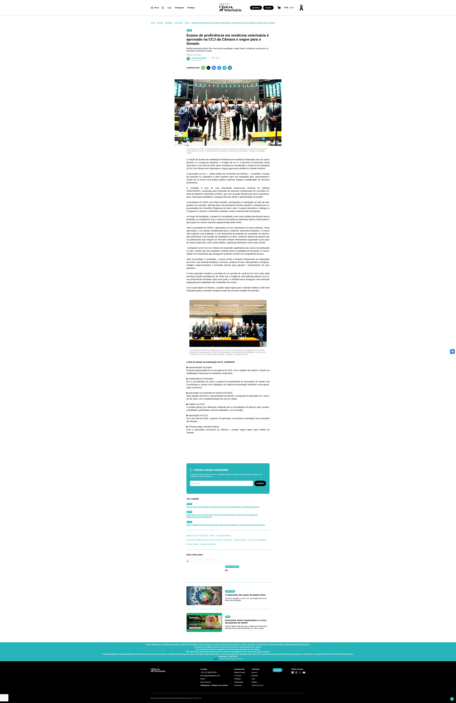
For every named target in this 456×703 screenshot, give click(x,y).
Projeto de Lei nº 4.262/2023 (197, 536)
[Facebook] (293, 672)
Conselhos (178, 23)
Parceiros (238, 685)
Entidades (169, 23)
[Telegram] (219, 68)
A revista (237, 676)
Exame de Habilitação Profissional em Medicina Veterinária (209, 540)
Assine (268, 8)
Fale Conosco (205, 682)
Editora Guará (239, 672)
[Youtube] (304, 672)
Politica (254, 682)
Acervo (254, 672)
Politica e (190, 698)
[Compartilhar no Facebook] (214, 68)
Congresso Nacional (208, 544)
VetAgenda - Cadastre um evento (214, 685)
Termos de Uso (257, 685)
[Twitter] (208, 68)
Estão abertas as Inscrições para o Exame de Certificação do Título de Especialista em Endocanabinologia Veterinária (222, 516)
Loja (169, 8)
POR (286, 8)
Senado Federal (240, 540)
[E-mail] (224, 68)
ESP (292, 8)
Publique (191, 8)
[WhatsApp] (203, 68)
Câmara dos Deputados (257, 540)
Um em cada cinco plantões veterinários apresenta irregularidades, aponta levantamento (223, 507)
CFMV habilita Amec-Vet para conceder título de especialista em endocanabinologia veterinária (225, 525)
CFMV (187, 23)
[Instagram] (296, 672)
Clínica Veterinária (198, 58)
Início (153, 23)
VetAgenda (179, 8)
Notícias (160, 23)
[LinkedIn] (230, 68)
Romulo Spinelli (192, 544)
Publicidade (238, 682)
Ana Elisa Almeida (224, 536)
